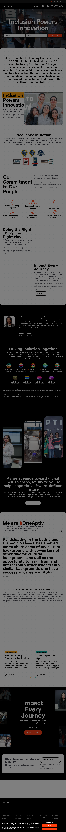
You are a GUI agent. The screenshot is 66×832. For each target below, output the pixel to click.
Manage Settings (49, 822)
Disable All (49, 825)
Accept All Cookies (49, 828)
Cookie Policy (9, 829)
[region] (33, 825)
